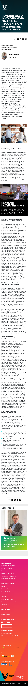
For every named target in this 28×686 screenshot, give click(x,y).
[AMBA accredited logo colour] (16, 649)
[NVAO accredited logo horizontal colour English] (24, 649)
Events (3, 594)
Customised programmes (9, 576)
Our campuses (5, 614)
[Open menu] (23, 7)
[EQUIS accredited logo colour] (10, 649)
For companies (5, 591)
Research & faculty (7, 588)
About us (4, 586)
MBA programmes (6, 570)
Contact (3, 612)
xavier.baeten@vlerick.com (15, 544)
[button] (18, 39)
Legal (19, 683)
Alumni (3, 596)
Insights (5, 37)
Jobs (24, 683)
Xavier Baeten (15, 54)
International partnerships (9, 601)
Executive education (7, 573)
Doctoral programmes (8, 578)
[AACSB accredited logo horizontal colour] (4, 649)
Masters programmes (7, 568)
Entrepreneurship (6, 633)
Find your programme (8, 565)
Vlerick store (5, 604)
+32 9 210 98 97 (10, 546)
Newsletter (7, 626)
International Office (7, 599)
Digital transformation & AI (9, 635)
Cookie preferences (8, 683)
